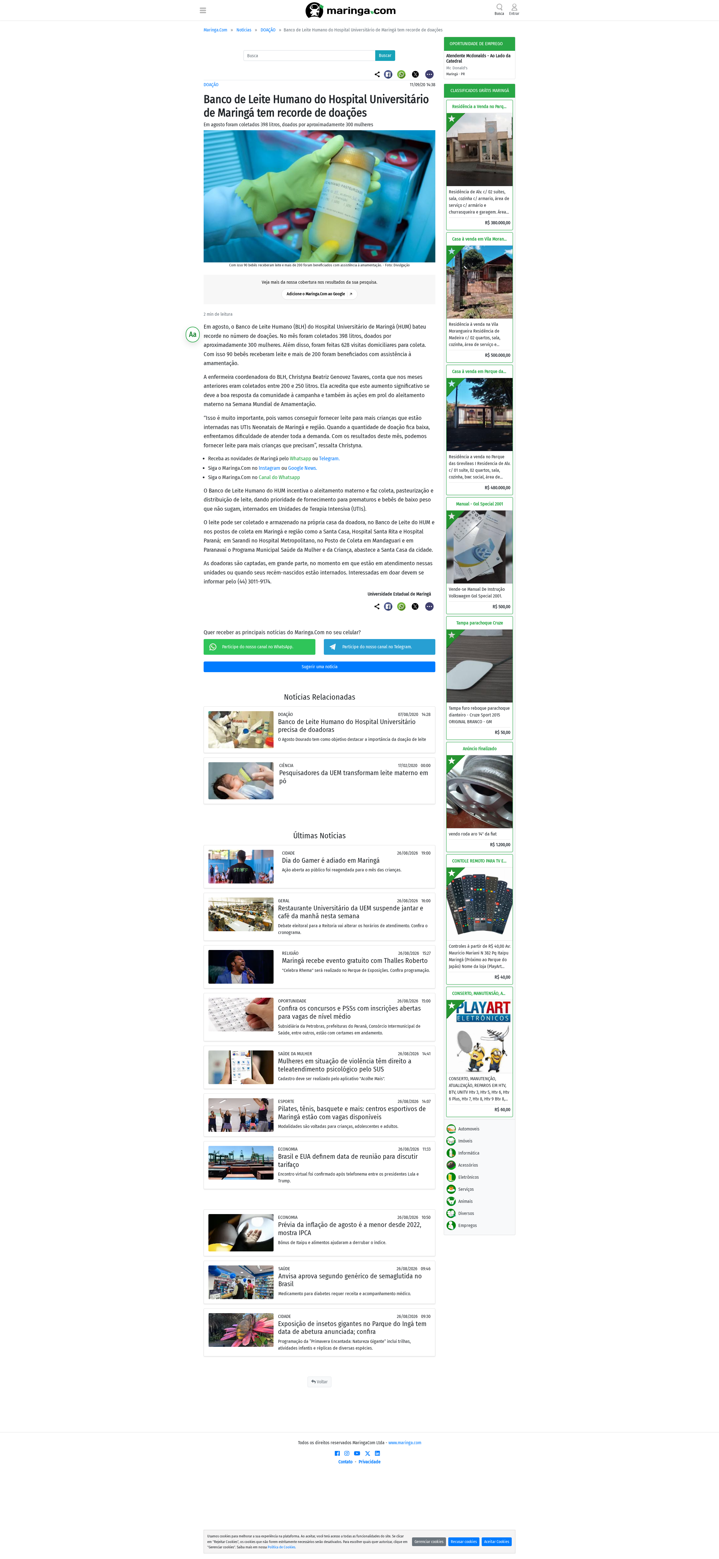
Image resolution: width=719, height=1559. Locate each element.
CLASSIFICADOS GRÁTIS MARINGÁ (479, 90)
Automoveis (468, 1129)
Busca (499, 13)
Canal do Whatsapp (279, 477)
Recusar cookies (464, 1541)
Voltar (322, 1381)
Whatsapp (301, 458)
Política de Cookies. (282, 1547)
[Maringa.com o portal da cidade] (350, 10)
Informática (468, 1153)
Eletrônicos (468, 1177)
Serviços (466, 1189)
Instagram (270, 468)
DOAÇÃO (268, 30)
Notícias (243, 30)
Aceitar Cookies (496, 1541)
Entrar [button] (514, 13)
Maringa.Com (215, 30)
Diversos (466, 1213)
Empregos (467, 1225)
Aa (193, 334)
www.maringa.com (404, 1442)
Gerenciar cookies (429, 1541)
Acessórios (468, 1165)
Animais (465, 1201)
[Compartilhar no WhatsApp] (402, 74)
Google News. (302, 468)
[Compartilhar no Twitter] (415, 74)
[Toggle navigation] (202, 10)
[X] (367, 1453)
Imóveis (465, 1141)
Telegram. (329, 458)
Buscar (385, 55)
